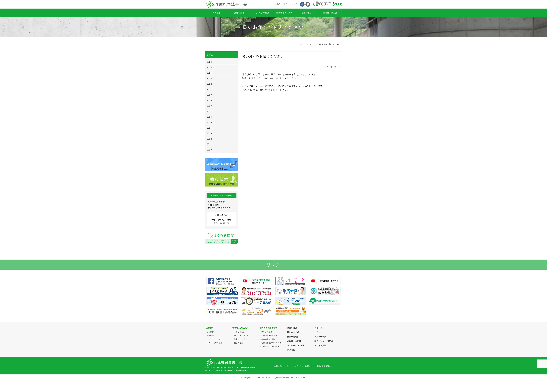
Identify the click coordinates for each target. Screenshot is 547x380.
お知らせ (279, 4)
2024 (209, 73)
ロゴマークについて (215, 339)
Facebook (302, 4)
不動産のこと (239, 332)
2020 (209, 95)
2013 (209, 133)
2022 (209, 84)
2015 (209, 122)
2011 (209, 144)
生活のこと (238, 343)
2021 (209, 89)
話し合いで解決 (262, 13)
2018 (209, 106)
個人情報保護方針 (325, 366)
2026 (209, 62)
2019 (209, 100)
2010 (209, 150)
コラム (317, 332)
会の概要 (216, 13)
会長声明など (307, 13)
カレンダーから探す (269, 336)
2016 (209, 117)
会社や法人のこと (241, 336)
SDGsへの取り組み (214, 343)
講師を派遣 (239, 13)
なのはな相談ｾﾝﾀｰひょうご (272, 343)
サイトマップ (291, 4)
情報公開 (210, 336)
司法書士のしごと (284, 13)
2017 (209, 111)
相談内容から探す (268, 339)
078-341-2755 (327, 4)
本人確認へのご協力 (296, 345)
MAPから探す (267, 332)
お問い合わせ (279, 366)
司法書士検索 (320, 337)
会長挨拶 (210, 332)
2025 (209, 67)
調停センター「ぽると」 (325, 341)
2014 (209, 128)
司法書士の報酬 (330, 13)
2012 (209, 139)
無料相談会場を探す (268, 328)
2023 (209, 78)
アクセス (307, 4)
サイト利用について (308, 366)
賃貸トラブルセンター (270, 347)
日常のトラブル (240, 339)
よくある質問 (320, 345)
